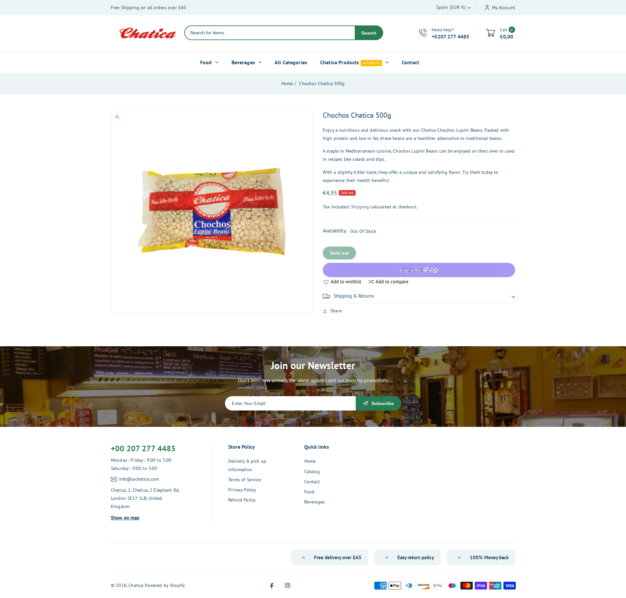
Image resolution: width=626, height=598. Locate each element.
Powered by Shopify (165, 585)
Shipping (360, 207)
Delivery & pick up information (247, 465)
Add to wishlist (346, 281)
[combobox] (269, 32)
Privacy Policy (242, 490)
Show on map (125, 518)
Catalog (312, 471)
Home (287, 83)
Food (309, 492)
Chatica (135, 585)
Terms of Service (244, 480)
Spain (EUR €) (451, 7)
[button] (419, 296)
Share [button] (336, 311)
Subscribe (382, 403)
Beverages (314, 502)
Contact (312, 482)
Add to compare (392, 281)
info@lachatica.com (138, 479)
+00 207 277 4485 (143, 448)
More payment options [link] (419, 268)
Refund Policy (242, 500)
